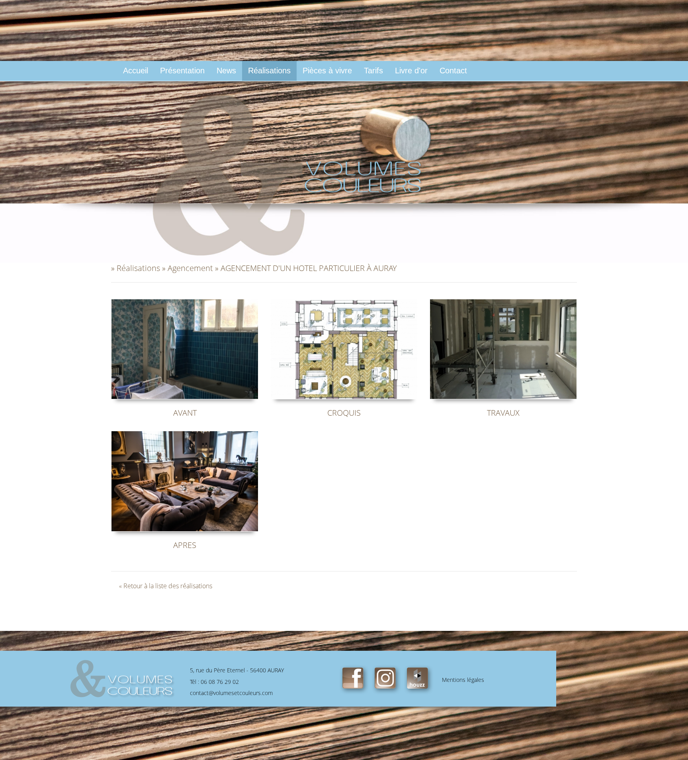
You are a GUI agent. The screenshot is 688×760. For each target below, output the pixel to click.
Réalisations (269, 70)
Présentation (182, 70)
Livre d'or (411, 70)
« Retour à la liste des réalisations (165, 585)
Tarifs (373, 70)
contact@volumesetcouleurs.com (231, 693)
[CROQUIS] (344, 348)
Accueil (135, 70)
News (226, 70)
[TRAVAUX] (503, 348)
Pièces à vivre (327, 70)
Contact (453, 70)
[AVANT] (184, 348)
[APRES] (184, 480)
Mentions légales (463, 679)
